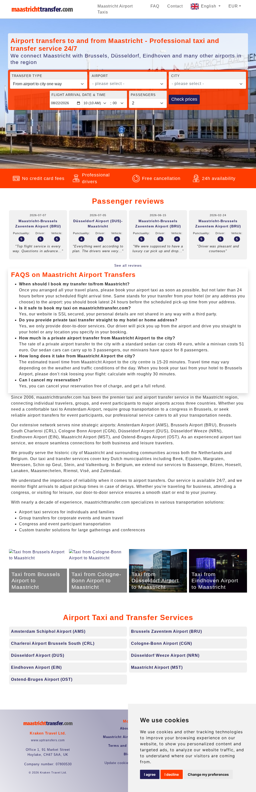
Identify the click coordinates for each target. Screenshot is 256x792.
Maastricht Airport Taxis (115, 9)
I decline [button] (171, 774)
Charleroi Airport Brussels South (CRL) (52, 643)
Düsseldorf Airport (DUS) (37, 655)
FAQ (154, 6)
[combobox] (127, 84)
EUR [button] (233, 6)
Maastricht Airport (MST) (157, 667)
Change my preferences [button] (208, 774)
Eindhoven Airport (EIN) (36, 667)
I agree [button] (150, 774)
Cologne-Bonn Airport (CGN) (161, 643)
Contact (175, 6)
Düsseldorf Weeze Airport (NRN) (165, 655)
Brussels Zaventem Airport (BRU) (166, 631)
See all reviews (128, 265)
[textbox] (125, 84)
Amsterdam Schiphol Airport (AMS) (48, 631)
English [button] (209, 6)
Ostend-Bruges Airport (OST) (41, 679)
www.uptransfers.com (48, 740)
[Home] (42, 9)
